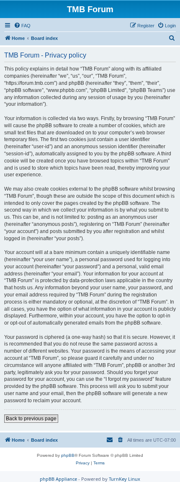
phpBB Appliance (58, 479)
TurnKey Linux (124, 479)
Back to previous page (31, 419)
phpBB (68, 455)
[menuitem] (22, 26)
